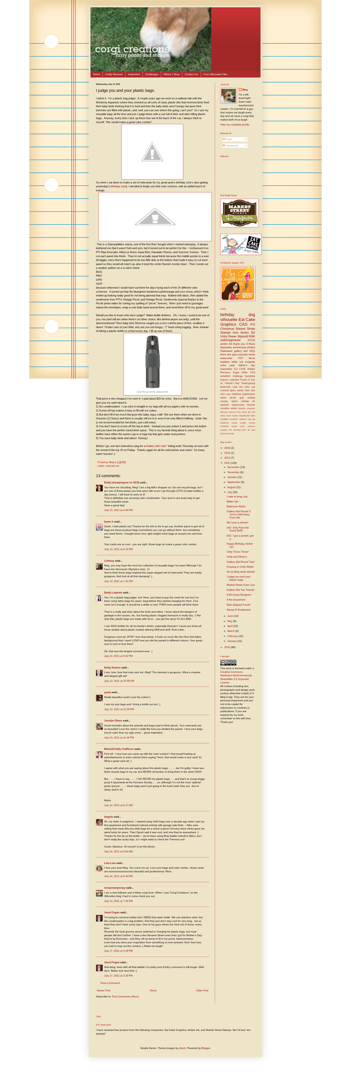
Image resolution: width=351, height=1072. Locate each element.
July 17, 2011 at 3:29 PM (118, 975)
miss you (225, 394)
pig (253, 419)
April (230, 626)
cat (241, 361)
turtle (232, 433)
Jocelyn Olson (113, 720)
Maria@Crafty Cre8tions (119, 748)
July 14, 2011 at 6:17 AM (118, 805)
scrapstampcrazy (114, 887)
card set (237, 387)
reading (251, 397)
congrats (250, 361)
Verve (251, 358)
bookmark (225, 387)
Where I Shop (172, 74)
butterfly (241, 408)
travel (222, 433)
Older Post (202, 990)
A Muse (250, 343)
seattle (243, 423)
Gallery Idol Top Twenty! (240, 589)
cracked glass (228, 390)
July (230, 492)
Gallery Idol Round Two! (240, 561)
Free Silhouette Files (215, 74)
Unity (223, 336)
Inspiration (134, 74)
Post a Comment (110, 982)
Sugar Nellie (240, 372)
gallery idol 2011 (244, 350)
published (224, 423)
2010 (227, 647)
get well (251, 412)
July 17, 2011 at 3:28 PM (118, 950)
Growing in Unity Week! (240, 566)
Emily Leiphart (113, 592)
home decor (225, 416)
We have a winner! (237, 522)
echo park (227, 365)
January (232, 641)
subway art (248, 401)
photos (251, 347)
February (233, 636)
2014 (227, 452)
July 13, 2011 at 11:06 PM (119, 709)
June (230, 615)
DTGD (251, 340)
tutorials (243, 354)
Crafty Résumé (114, 74)
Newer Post (103, 990)
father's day (247, 365)
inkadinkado (244, 416)
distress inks (235, 412)
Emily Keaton (112, 667)
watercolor (226, 358)
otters (223, 397)
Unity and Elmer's (237, 556)
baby (234, 361)
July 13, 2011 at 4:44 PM (118, 510)
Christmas (227, 328)
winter (234, 408)
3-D (235, 369)
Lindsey (109, 560)
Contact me (191, 74)
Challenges (151, 74)
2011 (227, 462)
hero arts (250, 390)
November (233, 472)
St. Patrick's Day (229, 383)
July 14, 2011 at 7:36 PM (118, 901)
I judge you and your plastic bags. (238, 578)
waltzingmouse (230, 340)
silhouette (228, 319)
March (231, 630)
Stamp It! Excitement (239, 609)
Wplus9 (243, 336)
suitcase (251, 426)
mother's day (245, 419)
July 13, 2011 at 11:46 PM (119, 737)
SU (253, 332)
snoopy (224, 401)
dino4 (182, 1048)
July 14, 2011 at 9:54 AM (118, 851)
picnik (233, 397)
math (253, 416)
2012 (227, 457)
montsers (234, 419)
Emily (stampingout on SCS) (121, 482)
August (231, 487)
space (234, 401)
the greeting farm (237, 430)
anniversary (239, 347)
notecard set (112, 466)
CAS (243, 324)
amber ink (226, 343)
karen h (109, 521)
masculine (226, 368)
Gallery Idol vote (155, 445)
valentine (234, 380)
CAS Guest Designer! (239, 594)
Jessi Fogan (112, 912)
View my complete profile (234, 124)
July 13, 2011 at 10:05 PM (119, 680)
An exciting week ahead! (241, 571)
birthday (227, 314)
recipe (234, 423)
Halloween (226, 350)
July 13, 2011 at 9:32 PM (118, 656)
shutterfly (224, 426)
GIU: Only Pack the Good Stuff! (238, 529)
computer (251, 408)
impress (224, 380)
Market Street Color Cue (241, 584)
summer (224, 430)
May (230, 621)
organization (248, 394)
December (233, 467)
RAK (252, 336)
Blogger (205, 1048)
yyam (107, 692)
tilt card (251, 430)
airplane (225, 361)
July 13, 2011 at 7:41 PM (118, 581)
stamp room (237, 426)
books (245, 332)
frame (244, 412)
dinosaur (224, 412)
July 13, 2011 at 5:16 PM (118, 549)
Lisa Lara (110, 863)
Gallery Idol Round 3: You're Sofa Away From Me (239, 514)
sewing (252, 423)
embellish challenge (231, 376)
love (235, 332)
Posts (228, 139)
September (234, 482)
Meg (245, 89)
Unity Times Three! (238, 551)
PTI (252, 324)
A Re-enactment (236, 599)
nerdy (251, 354)
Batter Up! (232, 501)
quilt (241, 397)
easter (240, 390)
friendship (250, 376)
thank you (239, 343)
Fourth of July (247, 380)
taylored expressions (232, 405)
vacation (224, 408)
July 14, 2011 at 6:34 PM (118, 876)
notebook (236, 394)
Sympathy (226, 347)
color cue (249, 387)
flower (232, 336)
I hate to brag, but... (238, 496)
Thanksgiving (248, 383)
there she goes (229, 354)
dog (251, 314)
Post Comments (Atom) (125, 996)
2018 (227, 447)
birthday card (118, 186)
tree (227, 433)
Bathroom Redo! (236, 506)
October (232, 477)
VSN (252, 372)
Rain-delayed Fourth (238, 604)
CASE (242, 369)
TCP (240, 358)
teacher (251, 405)
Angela (108, 816)
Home (96, 74)
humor (235, 416)
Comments (231, 145)
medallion (224, 419)
